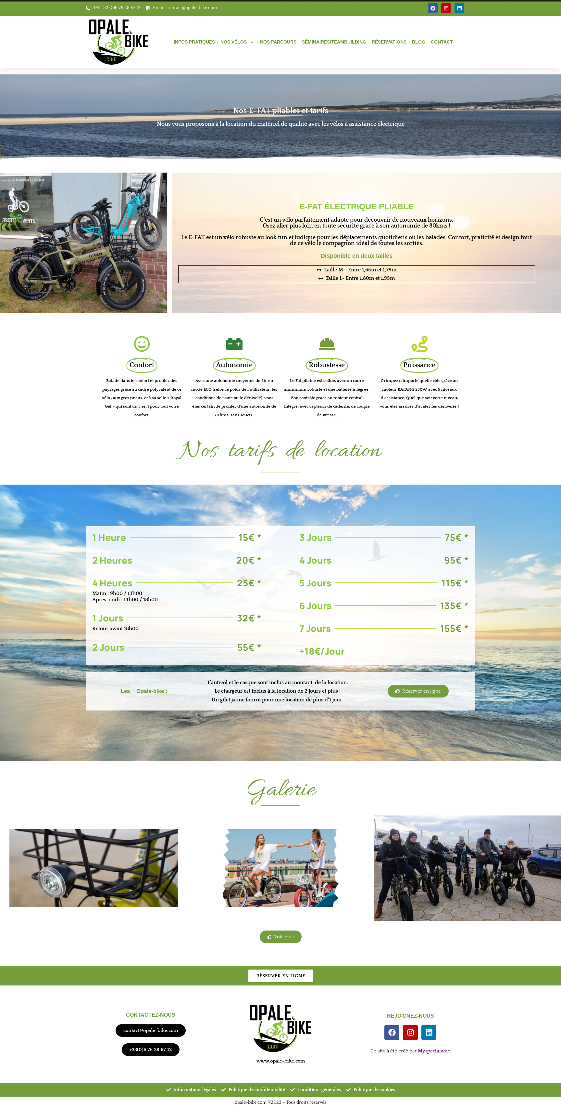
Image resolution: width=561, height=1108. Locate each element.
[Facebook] (433, 8)
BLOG (418, 42)
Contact (442, 42)
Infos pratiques (194, 42)
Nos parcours (278, 42)
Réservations (389, 42)
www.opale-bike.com (280, 1061)
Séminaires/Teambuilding (334, 42)
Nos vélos (233, 42)
